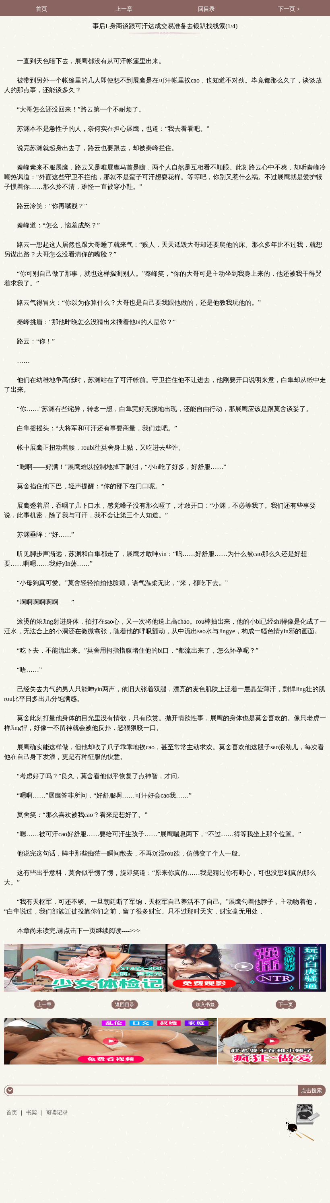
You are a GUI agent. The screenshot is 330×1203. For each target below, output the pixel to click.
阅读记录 (56, 1113)
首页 (41, 9)
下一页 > (289, 9)
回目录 (206, 9)
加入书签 (205, 1004)
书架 (31, 1113)
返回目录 (124, 1004)
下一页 (285, 1004)
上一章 (124, 9)
